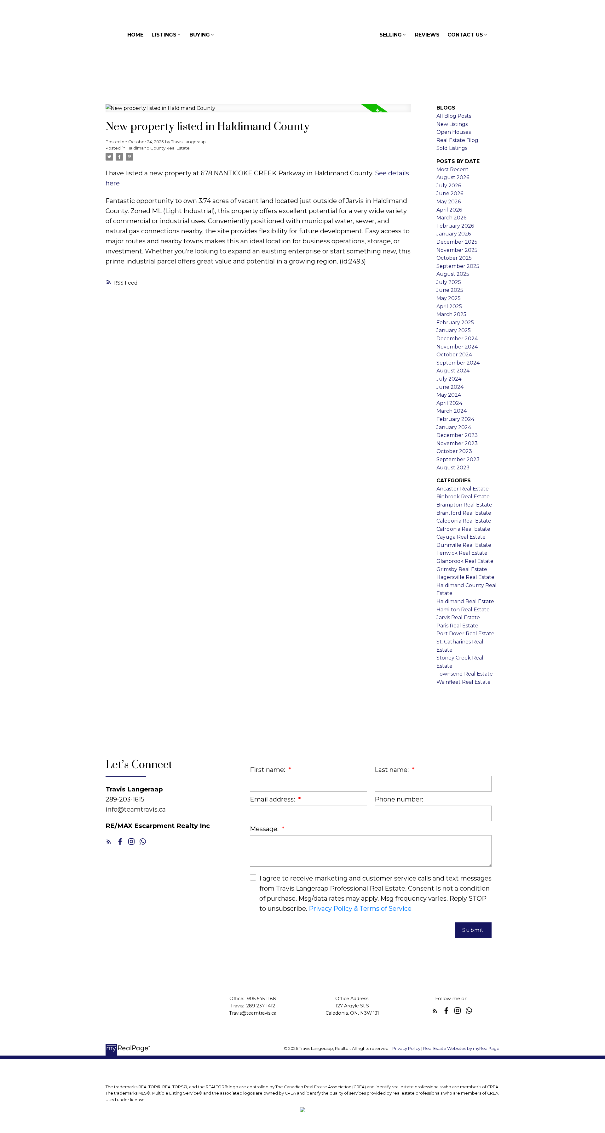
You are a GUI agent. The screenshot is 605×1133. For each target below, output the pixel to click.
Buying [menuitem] (199, 35)
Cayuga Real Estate (461, 537)
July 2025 (448, 282)
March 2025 (451, 314)
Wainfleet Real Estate (463, 682)
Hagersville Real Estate (465, 577)
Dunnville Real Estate (463, 545)
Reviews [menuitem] (427, 35)
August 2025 (452, 274)
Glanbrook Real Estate (464, 561)
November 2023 (457, 443)
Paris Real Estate (457, 626)
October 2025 (454, 258)
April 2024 (449, 403)
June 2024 (450, 387)
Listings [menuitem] (164, 35)
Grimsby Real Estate (461, 569)
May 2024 (448, 395)
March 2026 (451, 218)
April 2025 (449, 306)
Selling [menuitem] (390, 35)
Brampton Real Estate (464, 505)
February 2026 (455, 226)
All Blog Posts (453, 116)
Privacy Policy (406, 1048)
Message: (265, 829)
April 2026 (449, 210)
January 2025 (453, 330)
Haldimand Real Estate (465, 601)
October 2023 (454, 451)
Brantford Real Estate (463, 513)
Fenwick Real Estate (461, 553)
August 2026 (452, 177)
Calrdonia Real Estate (463, 529)
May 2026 (448, 202)
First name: (268, 769)
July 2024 (448, 379)
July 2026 (448, 186)
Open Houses (453, 132)
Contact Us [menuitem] (465, 35)
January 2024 (453, 427)
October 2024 (454, 355)
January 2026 (453, 234)
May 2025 (448, 298)
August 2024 (453, 371)
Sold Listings (451, 148)
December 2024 (457, 339)
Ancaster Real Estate (462, 489)
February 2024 (455, 419)
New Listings (452, 124)
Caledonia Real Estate (463, 521)
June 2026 (449, 193)
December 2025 (456, 242)
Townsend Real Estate (464, 674)
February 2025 (455, 323)
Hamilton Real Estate (463, 610)
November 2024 (457, 347)
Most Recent (452, 170)
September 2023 (458, 459)
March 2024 (451, 411)
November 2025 (456, 250)
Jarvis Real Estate (458, 617)
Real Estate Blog (457, 140)
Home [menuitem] (135, 35)
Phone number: (399, 799)
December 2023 (457, 435)
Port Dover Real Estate (465, 634)
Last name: (392, 769)
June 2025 (449, 290)
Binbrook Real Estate (463, 497)
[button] (109, 841)
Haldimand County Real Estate (158, 147)
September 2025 (457, 266)
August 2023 (453, 468)
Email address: (273, 799)
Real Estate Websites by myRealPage (461, 1048)
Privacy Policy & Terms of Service (360, 908)
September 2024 (458, 363)
